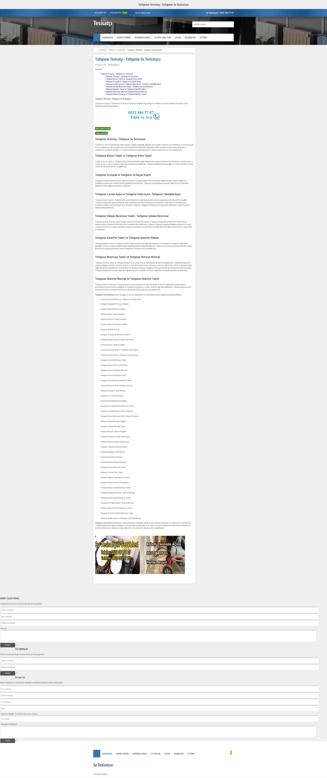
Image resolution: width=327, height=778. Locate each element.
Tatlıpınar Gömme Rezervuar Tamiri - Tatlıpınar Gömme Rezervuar (129, 86)
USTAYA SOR (155, 753)
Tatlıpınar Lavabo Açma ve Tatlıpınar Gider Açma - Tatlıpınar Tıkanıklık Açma (133, 84)
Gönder (7, 645)
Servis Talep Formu (142, 12)
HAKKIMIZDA (107, 37)
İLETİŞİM (203, 37)
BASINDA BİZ (190, 37)
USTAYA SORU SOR (162, 37)
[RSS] (231, 753)
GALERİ (178, 37)
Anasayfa (102, 49)
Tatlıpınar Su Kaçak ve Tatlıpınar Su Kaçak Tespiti (123, 81)
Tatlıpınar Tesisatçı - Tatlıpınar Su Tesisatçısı (116, 73)
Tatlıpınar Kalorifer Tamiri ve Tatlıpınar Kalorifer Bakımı (125, 89)
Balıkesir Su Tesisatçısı (116, 49)
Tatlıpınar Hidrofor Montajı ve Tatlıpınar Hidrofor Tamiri (125, 94)
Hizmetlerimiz (124, 37)
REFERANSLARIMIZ (142, 37)
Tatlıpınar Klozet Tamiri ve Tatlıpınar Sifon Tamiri (123, 79)
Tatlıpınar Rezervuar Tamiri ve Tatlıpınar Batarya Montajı (126, 91)
